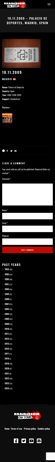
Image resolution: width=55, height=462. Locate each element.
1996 (7, 279)
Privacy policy (30, 428)
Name (5, 210)
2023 (7, 383)
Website (5, 235)
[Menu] (48, 4)
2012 (7, 338)
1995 (7, 274)
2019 (7, 363)
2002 (7, 309)
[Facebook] (16, 441)
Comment (6, 178)
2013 (7, 343)
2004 (7, 314)
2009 (7, 323)
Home (7, 428)
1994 (7, 269)
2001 (7, 304)
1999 (7, 294)
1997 (7, 284)
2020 (7, 368)
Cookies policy (44, 428)
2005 (7, 318)
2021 (7, 373)
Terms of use (17, 428)
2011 (7, 333)
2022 (7, 378)
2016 (7, 348)
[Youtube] (31, 441)
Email (5, 223)
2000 (7, 299)
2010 (7, 328)
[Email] (39, 441)
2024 (7, 388)
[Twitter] (23, 441)
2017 (7, 353)
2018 (7, 358)
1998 (7, 289)
